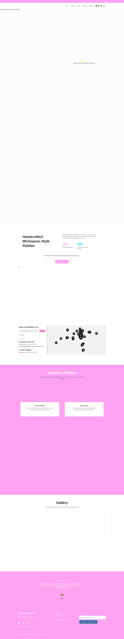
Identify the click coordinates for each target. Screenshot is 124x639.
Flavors (72, 5)
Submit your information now (88, 622)
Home (66, 5)
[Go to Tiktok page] (28, 623)
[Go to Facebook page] (97, 6)
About (78, 5)
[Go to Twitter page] (104, 6)
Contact (91, 5)
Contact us (62, 261)
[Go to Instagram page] (99, 6)
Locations (84, 5)
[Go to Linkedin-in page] (102, 6)
